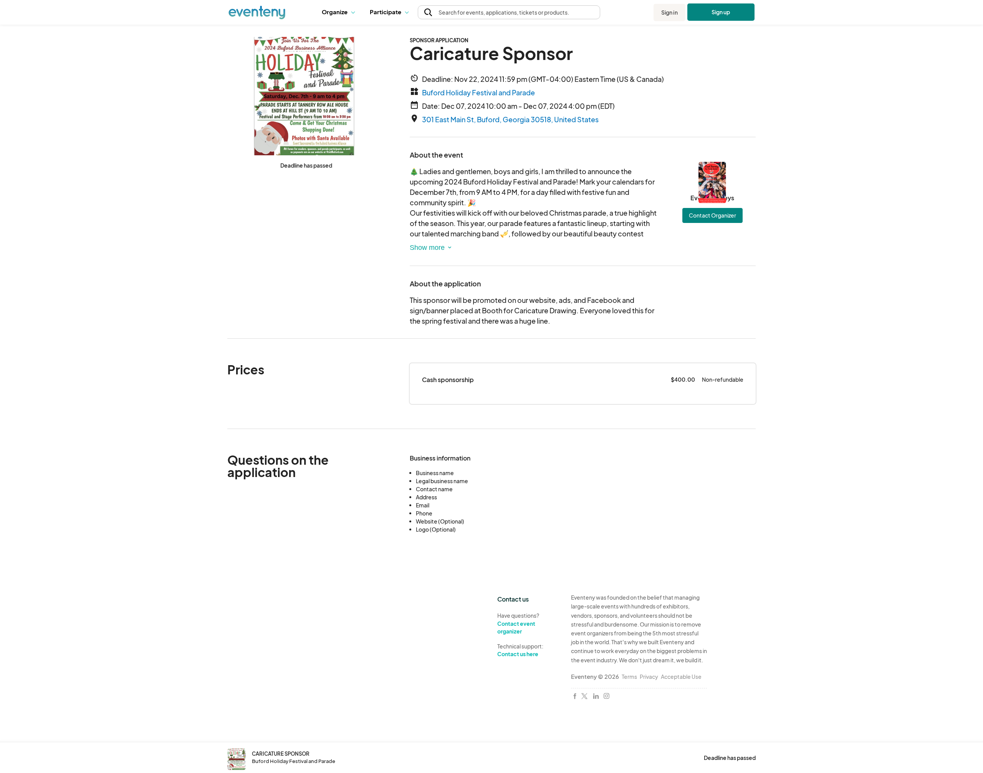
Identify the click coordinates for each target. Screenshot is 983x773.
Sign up (721, 11)
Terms (629, 676)
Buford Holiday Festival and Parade (478, 92)
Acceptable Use (681, 676)
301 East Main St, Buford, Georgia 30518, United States (510, 119)
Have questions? (518, 623)
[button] (340, 12)
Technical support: (520, 650)
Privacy (649, 676)
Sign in (669, 12)
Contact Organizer (712, 215)
